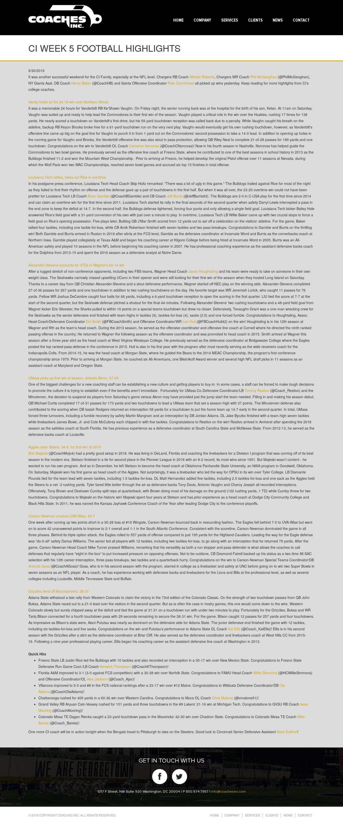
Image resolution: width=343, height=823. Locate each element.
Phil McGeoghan (263, 76)
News (278, 20)
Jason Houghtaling (203, 271)
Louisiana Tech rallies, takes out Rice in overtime (67, 177)
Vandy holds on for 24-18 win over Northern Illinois (68, 101)
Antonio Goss (39, 566)
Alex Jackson (97, 678)
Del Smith (93, 321)
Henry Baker (81, 83)
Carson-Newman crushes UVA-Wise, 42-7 (61, 515)
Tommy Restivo (257, 390)
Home (178, 20)
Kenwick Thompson (115, 666)
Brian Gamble (98, 195)
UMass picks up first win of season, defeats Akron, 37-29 (73, 377)
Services (229, 20)
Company (202, 20)
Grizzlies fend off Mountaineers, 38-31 (58, 591)
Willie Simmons (265, 672)
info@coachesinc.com (228, 791)
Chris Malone (222, 697)
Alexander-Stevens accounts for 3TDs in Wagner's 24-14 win (76, 264)
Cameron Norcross (144, 145)
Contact (301, 20)
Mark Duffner (287, 731)
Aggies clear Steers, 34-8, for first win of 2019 (64, 446)
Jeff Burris (175, 195)
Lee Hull (189, 321)
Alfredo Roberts (202, 76)
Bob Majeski (38, 453)
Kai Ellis (234, 628)
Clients (255, 20)
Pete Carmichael (181, 83)
